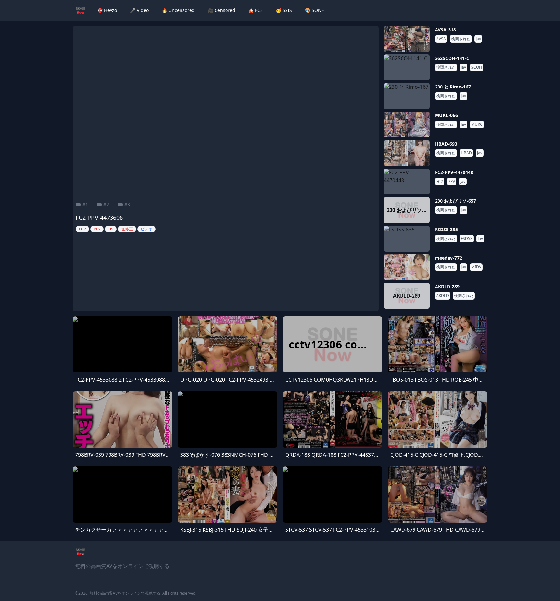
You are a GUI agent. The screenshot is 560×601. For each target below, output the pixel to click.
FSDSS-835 (446, 229)
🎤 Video (139, 10)
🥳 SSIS (284, 10)
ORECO (477, 210)
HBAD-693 (446, 144)
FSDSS (466, 238)
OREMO (478, 96)
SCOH (476, 67)
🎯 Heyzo (107, 10)
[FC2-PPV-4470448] (407, 181)
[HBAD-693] (407, 153)
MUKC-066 (446, 115)
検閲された (461, 38)
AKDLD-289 (447, 286)
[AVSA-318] (407, 39)
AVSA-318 (445, 30)
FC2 (439, 181)
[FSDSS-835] (407, 239)
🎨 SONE (314, 10)
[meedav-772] (407, 267)
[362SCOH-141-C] (407, 67)
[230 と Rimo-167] (407, 96)
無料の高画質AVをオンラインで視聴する (124, 593)
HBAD (466, 153)
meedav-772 (448, 258)
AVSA (441, 38)
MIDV (476, 267)
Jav (478, 38)
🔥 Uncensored (178, 10)
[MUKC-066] (407, 124)
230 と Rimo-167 (453, 87)
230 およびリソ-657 (455, 201)
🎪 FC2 (255, 10)
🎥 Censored (221, 10)
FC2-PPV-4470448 (454, 172)
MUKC (477, 124)
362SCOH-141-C (452, 58)
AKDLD (442, 295)
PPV (451, 181)
